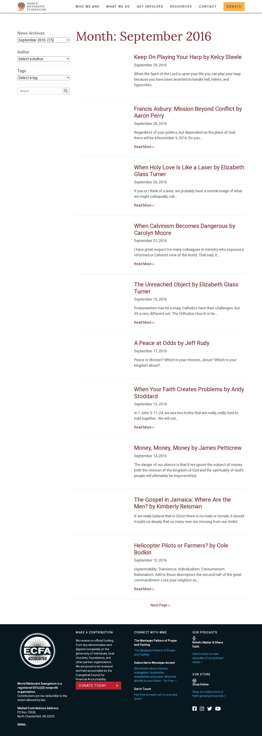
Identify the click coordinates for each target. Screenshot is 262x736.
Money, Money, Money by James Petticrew (188, 447)
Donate (234, 6)
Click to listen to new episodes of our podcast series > (208, 658)
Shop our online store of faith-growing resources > (209, 694)
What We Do (118, 6)
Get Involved (150, 6)
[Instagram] (202, 708)
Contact (208, 6)
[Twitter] (209, 708)
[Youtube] (218, 708)
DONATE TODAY (92, 685)
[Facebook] (194, 708)
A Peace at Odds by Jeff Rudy (171, 343)
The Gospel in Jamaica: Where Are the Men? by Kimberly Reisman (182, 503)
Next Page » (160, 605)
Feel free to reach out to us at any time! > (155, 696)
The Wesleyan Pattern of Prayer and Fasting (154, 652)
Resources (181, 6)
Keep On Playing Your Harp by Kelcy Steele (188, 57)
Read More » (144, 147)
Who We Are (87, 6)
